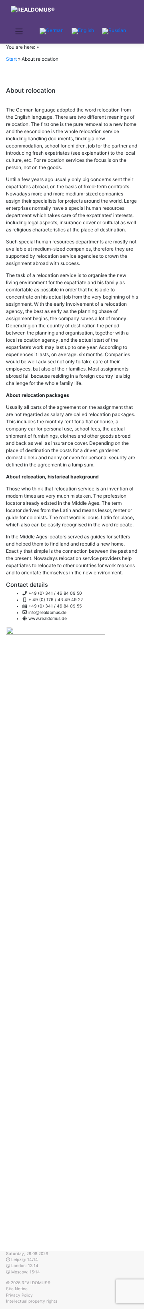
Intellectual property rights (31, 1301)
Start (11, 59)
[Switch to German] (52, 31)
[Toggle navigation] (19, 31)
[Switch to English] (83, 31)
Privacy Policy (19, 1295)
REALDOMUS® (36, 1282)
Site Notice (17, 1288)
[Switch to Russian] (114, 31)
